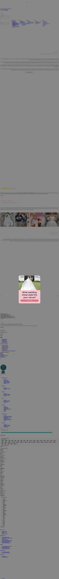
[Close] (39, 277)
